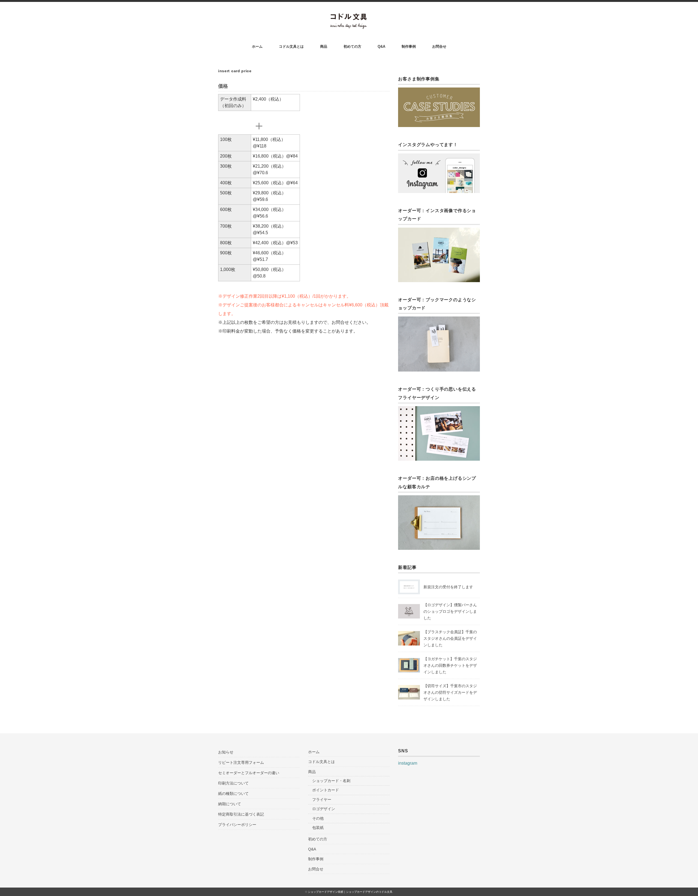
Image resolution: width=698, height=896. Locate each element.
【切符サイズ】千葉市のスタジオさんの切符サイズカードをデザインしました (450, 692)
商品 (323, 46)
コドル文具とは (291, 46)
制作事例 (409, 46)
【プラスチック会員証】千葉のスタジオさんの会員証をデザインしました (450, 638)
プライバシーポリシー (237, 824)
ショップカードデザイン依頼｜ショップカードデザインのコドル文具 (350, 891)
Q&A (381, 46)
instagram (407, 763)
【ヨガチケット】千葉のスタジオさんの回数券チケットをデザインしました (450, 665)
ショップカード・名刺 (331, 781)
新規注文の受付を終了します (448, 587)
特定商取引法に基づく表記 (241, 814)
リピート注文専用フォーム (241, 762)
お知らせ (225, 752)
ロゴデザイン (323, 809)
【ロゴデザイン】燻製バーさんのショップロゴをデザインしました (450, 611)
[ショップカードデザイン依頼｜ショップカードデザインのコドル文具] (349, 16)
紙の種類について (233, 793)
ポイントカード (325, 790)
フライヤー (321, 799)
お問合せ (439, 46)
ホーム (257, 46)
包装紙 (318, 827)
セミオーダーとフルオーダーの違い (248, 773)
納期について (229, 804)
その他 (318, 818)
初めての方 (352, 46)
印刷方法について (233, 783)
